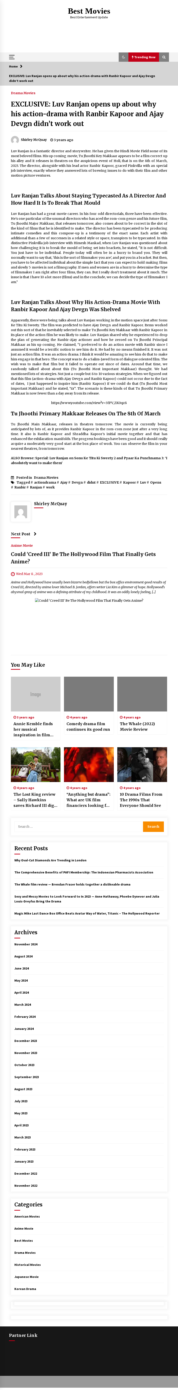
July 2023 (21, 1101)
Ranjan (36, 487)
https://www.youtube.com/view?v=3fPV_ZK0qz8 (89, 403)
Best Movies (89, 11)
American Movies (27, 1216)
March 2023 (22, 1137)
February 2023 (24, 1149)
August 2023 (23, 1089)
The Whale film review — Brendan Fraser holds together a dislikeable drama (72, 884)
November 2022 (25, 1185)
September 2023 (26, 1077)
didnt (91, 482)
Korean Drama (25, 1289)
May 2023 (21, 1113)
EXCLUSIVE (109, 482)
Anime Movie (22, 545)
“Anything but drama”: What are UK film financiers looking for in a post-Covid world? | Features (88, 800)
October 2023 (24, 1065)
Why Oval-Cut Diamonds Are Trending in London (50, 860)
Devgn (77, 482)
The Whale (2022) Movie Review (137, 726)
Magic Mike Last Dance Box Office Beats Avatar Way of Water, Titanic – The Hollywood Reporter (87, 913)
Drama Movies (23, 93)
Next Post (20, 534)
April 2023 (21, 1125)
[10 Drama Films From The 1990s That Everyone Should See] (142, 764)
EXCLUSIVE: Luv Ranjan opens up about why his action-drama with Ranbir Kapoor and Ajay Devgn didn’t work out (87, 114)
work (50, 487)
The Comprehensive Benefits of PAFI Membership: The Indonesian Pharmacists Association (83, 872)
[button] (123, 57)
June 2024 (21, 968)
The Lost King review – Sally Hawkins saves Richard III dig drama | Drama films (34, 800)
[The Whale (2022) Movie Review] (142, 694)
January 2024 (24, 1029)
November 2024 (25, 944)
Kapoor (129, 482)
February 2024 (24, 1017)
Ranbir (20, 487)
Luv (143, 482)
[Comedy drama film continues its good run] (89, 694)
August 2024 (23, 956)
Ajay (63, 482)
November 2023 (25, 1053)
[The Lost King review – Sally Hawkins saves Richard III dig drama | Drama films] (36, 764)
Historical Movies (27, 1265)
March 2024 (22, 1004)
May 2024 (21, 980)
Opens (155, 482)
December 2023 (25, 1041)
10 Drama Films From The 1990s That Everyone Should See (141, 800)
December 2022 (25, 1173)
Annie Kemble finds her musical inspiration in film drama (33, 729)
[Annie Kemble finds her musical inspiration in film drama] (36, 694)
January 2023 (24, 1161)
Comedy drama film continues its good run (88, 726)
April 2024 (21, 992)
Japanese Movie (26, 1277)
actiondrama (45, 482)
